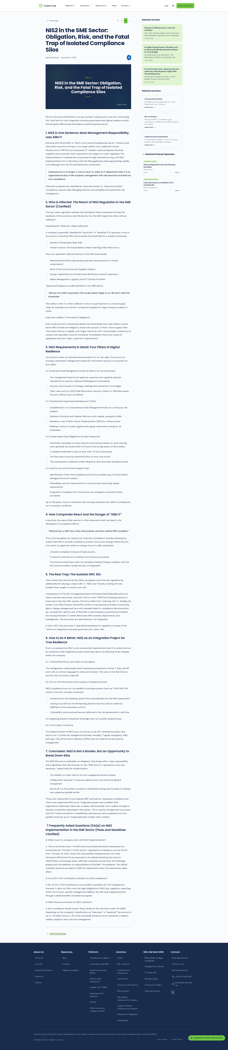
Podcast (66, 964)
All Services (122, 1020)
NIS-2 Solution (123, 964)
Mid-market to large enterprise (154, 959)
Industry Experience (43, 970)
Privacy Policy (177, 1039)
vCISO (119, 958)
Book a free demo (185, 6)
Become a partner (180, 970)
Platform (69, 5)
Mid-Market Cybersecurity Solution (127, 998)
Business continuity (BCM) (98, 971)
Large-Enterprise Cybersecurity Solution (127, 1007)
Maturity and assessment (95, 980)
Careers (38, 982)
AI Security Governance (127, 985)
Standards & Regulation (127, 1014)
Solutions (84, 5)
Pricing (93, 1002)
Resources (100, 5)
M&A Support (123, 991)
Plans (114, 5)
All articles (54, 21)
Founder (38, 964)
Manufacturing (151, 979)
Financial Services (152, 991)
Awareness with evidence (97, 995)
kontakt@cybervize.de (183, 984)
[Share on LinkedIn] (129, 57)
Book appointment (180, 958)
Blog (64, 958)
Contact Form (178, 964)
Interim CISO (122, 979)
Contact (125, 5)
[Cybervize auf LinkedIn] (173, 992)
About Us (39, 958)
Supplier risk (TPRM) (98, 987)
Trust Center (162, 1039)
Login (166, 6)
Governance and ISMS (99, 964)
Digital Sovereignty (71, 970)
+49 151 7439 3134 (183, 976)
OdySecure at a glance (100, 958)
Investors (39, 976)
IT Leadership (150, 972)
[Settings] (173, 5)
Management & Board (154, 966)
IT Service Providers (153, 985)
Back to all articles (58, 933)
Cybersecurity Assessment (123, 971)
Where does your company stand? (97, 1009)
